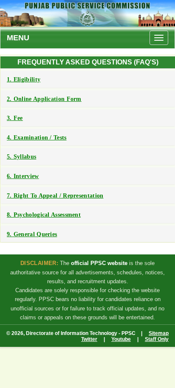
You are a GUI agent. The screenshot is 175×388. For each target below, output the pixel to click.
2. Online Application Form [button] (44, 99)
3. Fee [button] (15, 118)
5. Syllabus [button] (21, 157)
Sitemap (159, 333)
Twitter (89, 339)
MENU (18, 37)
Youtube (121, 339)
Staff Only (157, 339)
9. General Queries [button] (32, 234)
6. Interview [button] (23, 176)
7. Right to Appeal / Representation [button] (55, 196)
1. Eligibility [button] (23, 79)
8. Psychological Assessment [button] (44, 215)
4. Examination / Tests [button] (37, 137)
